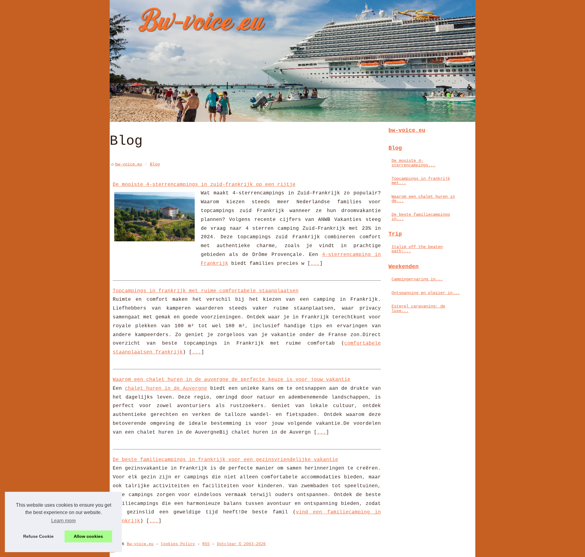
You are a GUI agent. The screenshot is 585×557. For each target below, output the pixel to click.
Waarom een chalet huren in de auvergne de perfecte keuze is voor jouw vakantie (231, 379)
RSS (206, 544)
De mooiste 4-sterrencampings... (413, 162)
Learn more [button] (63, 520)
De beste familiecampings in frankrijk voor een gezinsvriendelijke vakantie (225, 460)
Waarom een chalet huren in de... (423, 198)
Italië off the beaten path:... (417, 249)
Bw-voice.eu (140, 544)
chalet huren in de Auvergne (166, 388)
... (315, 263)
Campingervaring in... (417, 279)
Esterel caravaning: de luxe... (418, 308)
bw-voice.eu (128, 164)
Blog (155, 164)
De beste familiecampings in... (421, 216)
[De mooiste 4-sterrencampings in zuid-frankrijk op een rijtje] (154, 215)
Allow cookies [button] (88, 536)
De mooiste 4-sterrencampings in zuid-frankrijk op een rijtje (204, 184)
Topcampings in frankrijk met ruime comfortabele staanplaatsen (206, 291)
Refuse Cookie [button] (38, 536)
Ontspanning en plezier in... (426, 292)
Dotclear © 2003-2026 (241, 544)
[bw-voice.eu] (292, 61)
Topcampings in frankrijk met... (421, 180)
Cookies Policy (178, 544)
